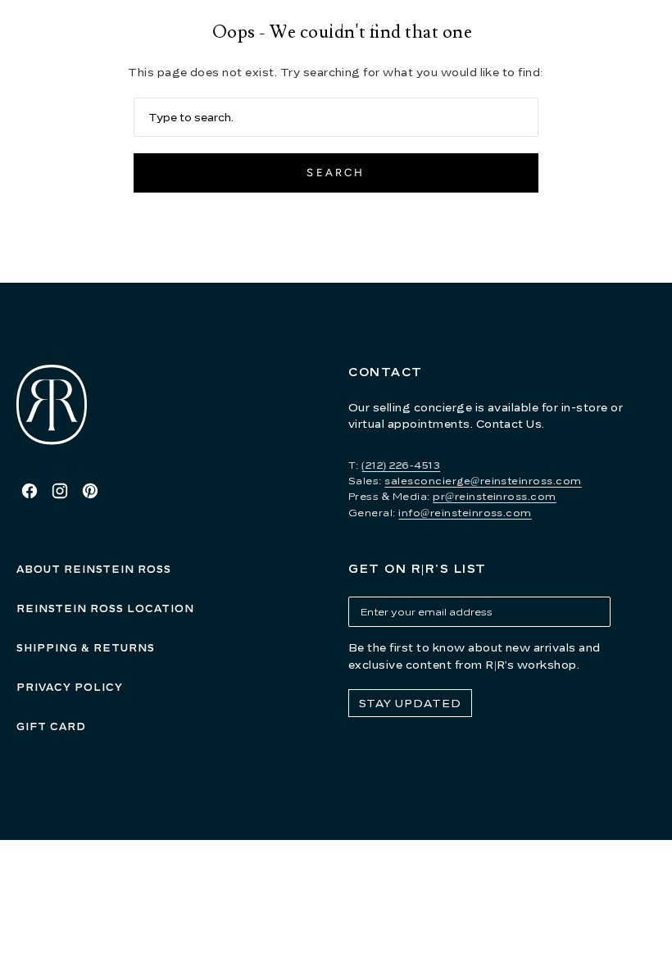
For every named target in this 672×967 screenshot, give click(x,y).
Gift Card (51, 726)
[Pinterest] (90, 491)
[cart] (652, 24)
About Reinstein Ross (93, 569)
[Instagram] (60, 491)
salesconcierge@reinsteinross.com (482, 480)
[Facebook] (29, 491)
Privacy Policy (69, 687)
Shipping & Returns (85, 648)
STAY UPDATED (410, 703)
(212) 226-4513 (400, 465)
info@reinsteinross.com (465, 512)
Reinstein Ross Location (105, 608)
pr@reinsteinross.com (494, 496)
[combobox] (336, 117)
